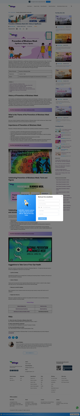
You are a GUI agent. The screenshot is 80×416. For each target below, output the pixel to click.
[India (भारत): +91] (39, 207)
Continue (42, 218)
